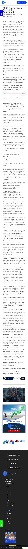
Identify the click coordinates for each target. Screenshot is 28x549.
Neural (9, 515)
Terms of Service (10, 503)
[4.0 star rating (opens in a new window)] (12, 545)
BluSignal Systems (8, 14)
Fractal (9, 513)
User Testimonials (14, 463)
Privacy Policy (10, 505)
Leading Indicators (7, 16)
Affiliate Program (14, 467)
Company (9, 495)
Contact (8, 500)
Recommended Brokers (14, 455)
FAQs (8, 497)
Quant (9, 518)
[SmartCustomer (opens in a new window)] (14, 548)
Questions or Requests (14, 459)
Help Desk (7, 486)
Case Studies (10, 523)
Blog (21, 14)
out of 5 (19, 545)
